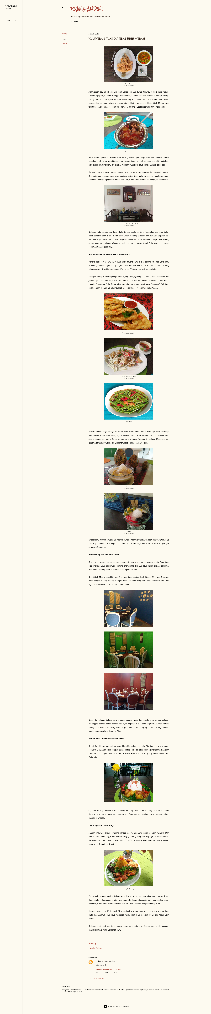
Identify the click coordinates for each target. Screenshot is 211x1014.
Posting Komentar (97, 978)
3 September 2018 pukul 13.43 (106, 973)
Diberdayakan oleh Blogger (118, 1006)
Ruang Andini (86, 8)
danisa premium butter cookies (108, 969)
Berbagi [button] (64, 33)
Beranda (75, 21)
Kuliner (64, 43)
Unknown (100, 961)
